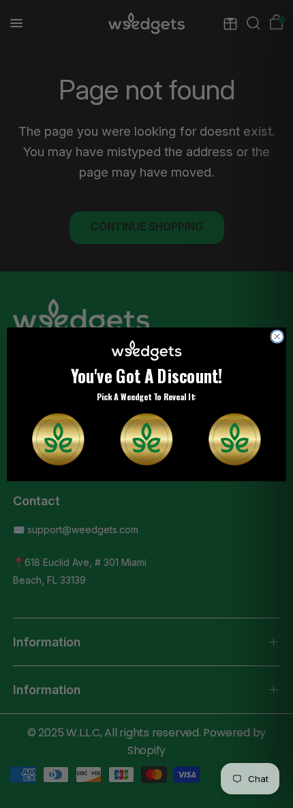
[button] (58, 439)
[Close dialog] (277, 336)
